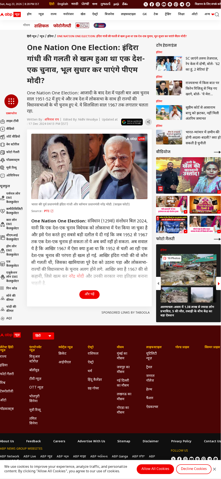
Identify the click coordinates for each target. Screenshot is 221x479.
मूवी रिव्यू (11, 168)
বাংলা (94, 4)
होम (29, 14)
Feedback (33, 441)
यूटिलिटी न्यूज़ (151, 356)
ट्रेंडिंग (168, 14)
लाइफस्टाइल (128, 14)
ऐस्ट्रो (95, 14)
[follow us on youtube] (163, 4)
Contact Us (212, 441)
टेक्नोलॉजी (6, 391)
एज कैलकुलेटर (12, 264)
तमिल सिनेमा (33, 421)
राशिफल (93, 354)
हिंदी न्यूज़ (31, 36)
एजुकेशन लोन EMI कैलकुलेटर (12, 277)
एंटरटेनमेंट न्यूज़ (35, 349)
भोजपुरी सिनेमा (34, 399)
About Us (7, 441)
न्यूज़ (41, 14)
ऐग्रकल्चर (152, 407)
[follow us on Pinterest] (176, 4)
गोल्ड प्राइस (182, 347)
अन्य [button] (207, 14)
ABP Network (9, 457)
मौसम (26, 25)
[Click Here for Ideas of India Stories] (82, 25)
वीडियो (10, 129)
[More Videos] (217, 152)
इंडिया (50, 36)
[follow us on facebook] (151, 4)
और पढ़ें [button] (89, 294)
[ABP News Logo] (11, 14)
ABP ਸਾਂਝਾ (138, 457)
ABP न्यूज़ (46, 457)
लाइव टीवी (12, 121)
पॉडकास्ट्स (12, 160)
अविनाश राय (51, 120)
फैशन (149, 398)
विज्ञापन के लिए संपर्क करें (208, 4)
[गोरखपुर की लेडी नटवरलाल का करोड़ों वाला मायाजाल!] (188, 175)
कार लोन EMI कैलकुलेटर (12, 224)
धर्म (90, 371)
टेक (156, 14)
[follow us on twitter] (145, 4)
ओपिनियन (12, 176)
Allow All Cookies (155, 469)
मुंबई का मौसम (122, 356)
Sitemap (123, 441)
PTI (47, 211)
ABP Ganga (120, 457)
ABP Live (30, 457)
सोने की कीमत (11, 298)
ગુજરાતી (105, 4)
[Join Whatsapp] (188, 4)
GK (145, 14)
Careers (59, 441)
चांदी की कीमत (11, 309)
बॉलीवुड (34, 370)
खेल (83, 14)
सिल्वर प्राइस (212, 347)
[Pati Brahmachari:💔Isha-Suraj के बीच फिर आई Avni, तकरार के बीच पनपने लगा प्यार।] (171, 205)
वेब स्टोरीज (12, 145)
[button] (11, 105)
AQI (9, 318)
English (63, 4)
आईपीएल (64, 362)
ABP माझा (79, 457)
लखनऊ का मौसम (124, 396)
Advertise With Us (91, 441)
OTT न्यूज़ (36, 387)
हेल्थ (149, 389)
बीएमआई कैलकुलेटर (12, 237)
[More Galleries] (217, 239)
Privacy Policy (181, 441)
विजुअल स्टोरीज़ (34, 359)
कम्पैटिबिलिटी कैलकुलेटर (14, 211)
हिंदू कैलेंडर (95, 380)
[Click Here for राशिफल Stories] (41, 25)
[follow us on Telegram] (182, 4)
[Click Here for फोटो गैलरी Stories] (62, 25)
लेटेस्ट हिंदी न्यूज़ (6, 349)
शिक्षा (181, 14)
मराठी (74, 4)
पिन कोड (11, 289)
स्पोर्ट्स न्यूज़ (65, 347)
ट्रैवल (149, 367)
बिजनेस (109, 14)
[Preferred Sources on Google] (132, 122)
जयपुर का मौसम (123, 369)
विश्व (2, 383)
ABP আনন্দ (63, 457)
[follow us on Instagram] (169, 4)
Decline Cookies (194, 469)
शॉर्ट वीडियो (13, 137)
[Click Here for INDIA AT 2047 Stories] (99, 25)
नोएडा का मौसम (123, 410)
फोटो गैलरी (12, 152)
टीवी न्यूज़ (35, 379)
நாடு (116, 4)
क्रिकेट (62, 354)
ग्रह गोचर (93, 388)
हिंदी (51, 4)
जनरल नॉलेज (150, 378)
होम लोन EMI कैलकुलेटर (12, 250)
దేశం (125, 4)
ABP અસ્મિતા (99, 457)
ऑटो (194, 14)
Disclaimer (151, 441)
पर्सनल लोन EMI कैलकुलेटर (13, 198)
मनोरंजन (68, 14)
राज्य (53, 14)
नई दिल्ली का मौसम (123, 383)
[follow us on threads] (157, 4)
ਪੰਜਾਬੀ (85, 4)
